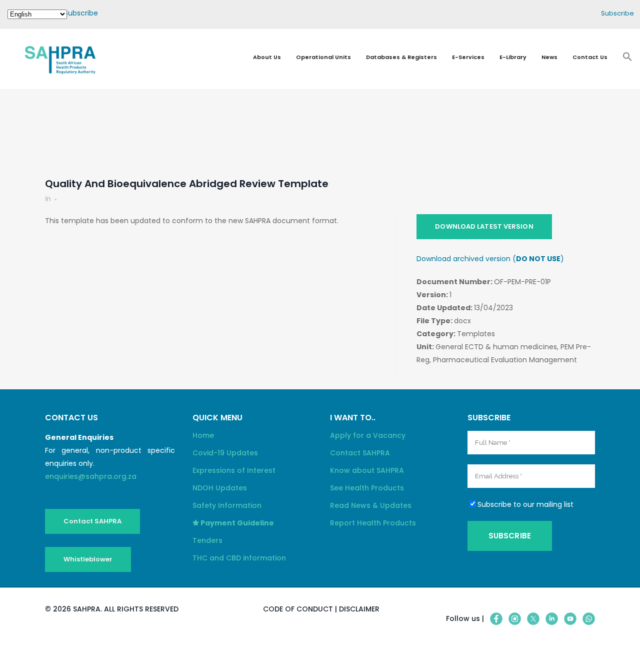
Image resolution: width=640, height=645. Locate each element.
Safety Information (227, 505)
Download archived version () (490, 259)
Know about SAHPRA (367, 470)
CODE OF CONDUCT (298, 609)
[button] (627, 60)
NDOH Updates (219, 487)
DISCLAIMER (359, 609)
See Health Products (367, 487)
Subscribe (81, 13)
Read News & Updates (371, 505)
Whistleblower (88, 559)
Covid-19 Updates (225, 452)
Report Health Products (373, 522)
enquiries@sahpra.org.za (90, 476)
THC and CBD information (239, 557)
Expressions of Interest (234, 470)
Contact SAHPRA (93, 521)
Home (203, 435)
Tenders (207, 540)
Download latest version (484, 226)
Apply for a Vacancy (368, 435)
